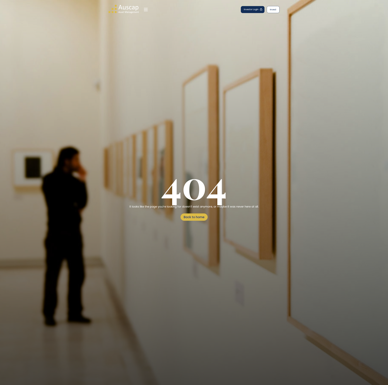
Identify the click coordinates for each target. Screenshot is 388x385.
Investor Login (251, 9)
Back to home (194, 217)
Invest (273, 9)
